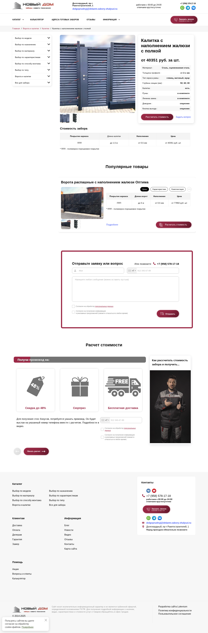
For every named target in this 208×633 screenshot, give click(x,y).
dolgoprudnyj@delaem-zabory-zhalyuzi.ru (94, 9)
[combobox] (132, 270)
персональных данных (104, 306)
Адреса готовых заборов (65, 20)
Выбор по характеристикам (27, 57)
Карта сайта (70, 549)
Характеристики (159, 189)
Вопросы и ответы (22, 574)
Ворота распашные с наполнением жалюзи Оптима (104, 182)
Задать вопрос (183, 117)
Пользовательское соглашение (174, 614)
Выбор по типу (22, 70)
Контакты (69, 544)
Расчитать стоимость (176, 224)
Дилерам (17, 535)
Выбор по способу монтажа (28, 63)
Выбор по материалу (25, 51)
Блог (66, 525)
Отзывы (91, 20)
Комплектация (177, 189)
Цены (144, 189)
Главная (16, 28)
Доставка (17, 525)
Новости (68, 530)
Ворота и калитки (31, 28)
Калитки (45, 28)
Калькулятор (37, 20)
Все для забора (22, 83)
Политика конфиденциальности (175, 610)
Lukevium (182, 606)
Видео (67, 535)
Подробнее (28, 627)
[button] (61, 169)
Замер (15, 544)
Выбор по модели (23, 38)
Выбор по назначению (25, 44)
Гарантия (17, 539)
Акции (15, 569)
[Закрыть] (46, 620)
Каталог (16, 20)
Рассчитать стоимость (157, 117)
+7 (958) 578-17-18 (188, 4)
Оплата (16, 530)
